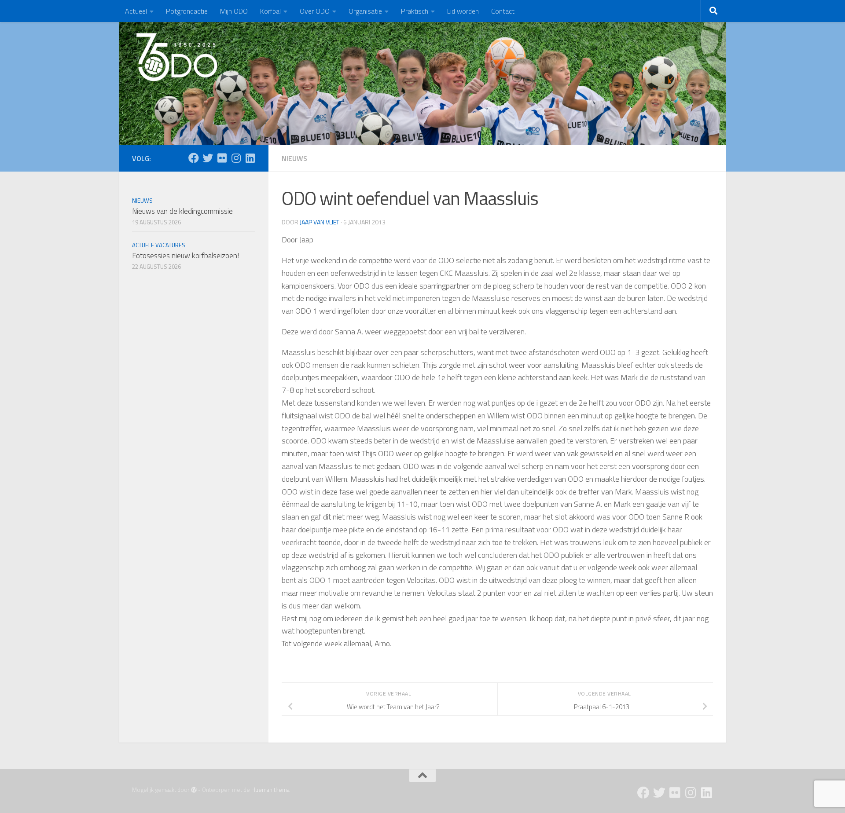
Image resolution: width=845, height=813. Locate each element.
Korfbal (270, 11)
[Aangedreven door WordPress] (194, 790)
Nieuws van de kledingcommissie (182, 211)
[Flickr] (222, 158)
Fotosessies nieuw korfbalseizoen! (185, 255)
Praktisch (414, 11)
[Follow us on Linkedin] (250, 158)
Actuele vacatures (158, 245)
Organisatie (365, 11)
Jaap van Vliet (319, 222)
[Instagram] (236, 158)
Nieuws (294, 158)
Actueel (136, 11)
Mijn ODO (234, 11)
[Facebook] (193, 158)
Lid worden (463, 11)
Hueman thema (270, 789)
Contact (502, 11)
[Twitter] (207, 158)
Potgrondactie (187, 11)
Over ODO (315, 11)
